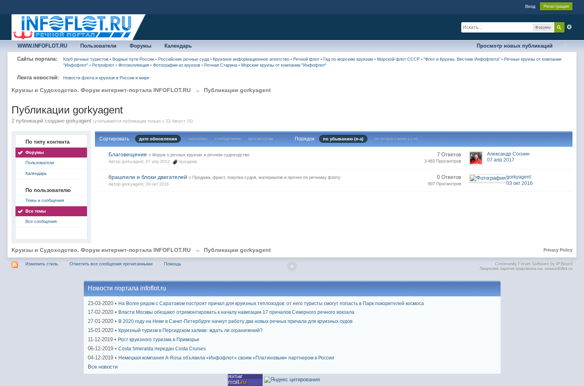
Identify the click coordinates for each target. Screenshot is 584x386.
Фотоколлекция (133, 65)
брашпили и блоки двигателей (147, 177)
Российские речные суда (183, 59)
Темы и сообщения (44, 200)
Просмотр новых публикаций (515, 46)
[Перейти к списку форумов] (79, 27)
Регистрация (556, 6)
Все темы (35, 211)
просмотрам (260, 138)
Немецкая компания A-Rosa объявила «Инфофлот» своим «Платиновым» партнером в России (226, 358)
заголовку (198, 138)
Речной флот (306, 59)
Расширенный (569, 27)
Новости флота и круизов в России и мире (106, 77)
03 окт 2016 (520, 183)
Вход (530, 6)
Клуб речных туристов (85, 59)
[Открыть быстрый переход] (565, 46)
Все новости (103, 367)
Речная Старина (220, 65)
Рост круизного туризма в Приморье (158, 339)
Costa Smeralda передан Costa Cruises (162, 348)
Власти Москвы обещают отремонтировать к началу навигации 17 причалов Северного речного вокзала (236, 312)
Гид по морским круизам (348, 59)
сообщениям (228, 138)
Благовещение (127, 154)
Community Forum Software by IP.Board (533, 263)
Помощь (172, 263)
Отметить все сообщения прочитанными (111, 263)
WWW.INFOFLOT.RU (42, 46)
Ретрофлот (103, 65)
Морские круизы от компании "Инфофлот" (284, 65)
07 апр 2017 (500, 160)
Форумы (140, 46)
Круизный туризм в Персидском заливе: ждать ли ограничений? (190, 330)
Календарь (178, 46)
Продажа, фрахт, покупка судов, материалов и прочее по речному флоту (266, 177)
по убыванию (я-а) (343, 138)
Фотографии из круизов (176, 65)
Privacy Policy (557, 250)
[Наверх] (292, 266)
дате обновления (158, 138)
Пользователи (98, 46)
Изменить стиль (41, 263)
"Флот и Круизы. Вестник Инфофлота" (461, 59)
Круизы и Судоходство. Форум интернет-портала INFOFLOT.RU (101, 250)
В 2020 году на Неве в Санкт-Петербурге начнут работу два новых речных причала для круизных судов (235, 321)
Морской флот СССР (398, 59)
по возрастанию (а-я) (396, 138)
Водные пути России (133, 59)
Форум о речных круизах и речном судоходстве (200, 154)
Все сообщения (41, 221)
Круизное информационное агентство (251, 59)
